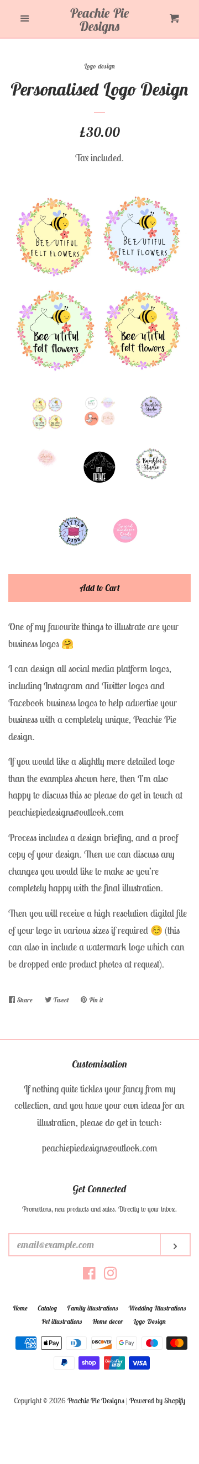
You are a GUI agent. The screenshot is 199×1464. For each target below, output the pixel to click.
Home (20, 1308)
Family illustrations (92, 1308)
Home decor (107, 1321)
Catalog (47, 1308)
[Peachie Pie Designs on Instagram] (110, 1275)
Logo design (99, 66)
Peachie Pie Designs (99, 19)
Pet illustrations (61, 1321)
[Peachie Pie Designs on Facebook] (89, 1275)
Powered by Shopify (157, 1400)
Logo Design (149, 1321)
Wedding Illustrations (157, 1308)
